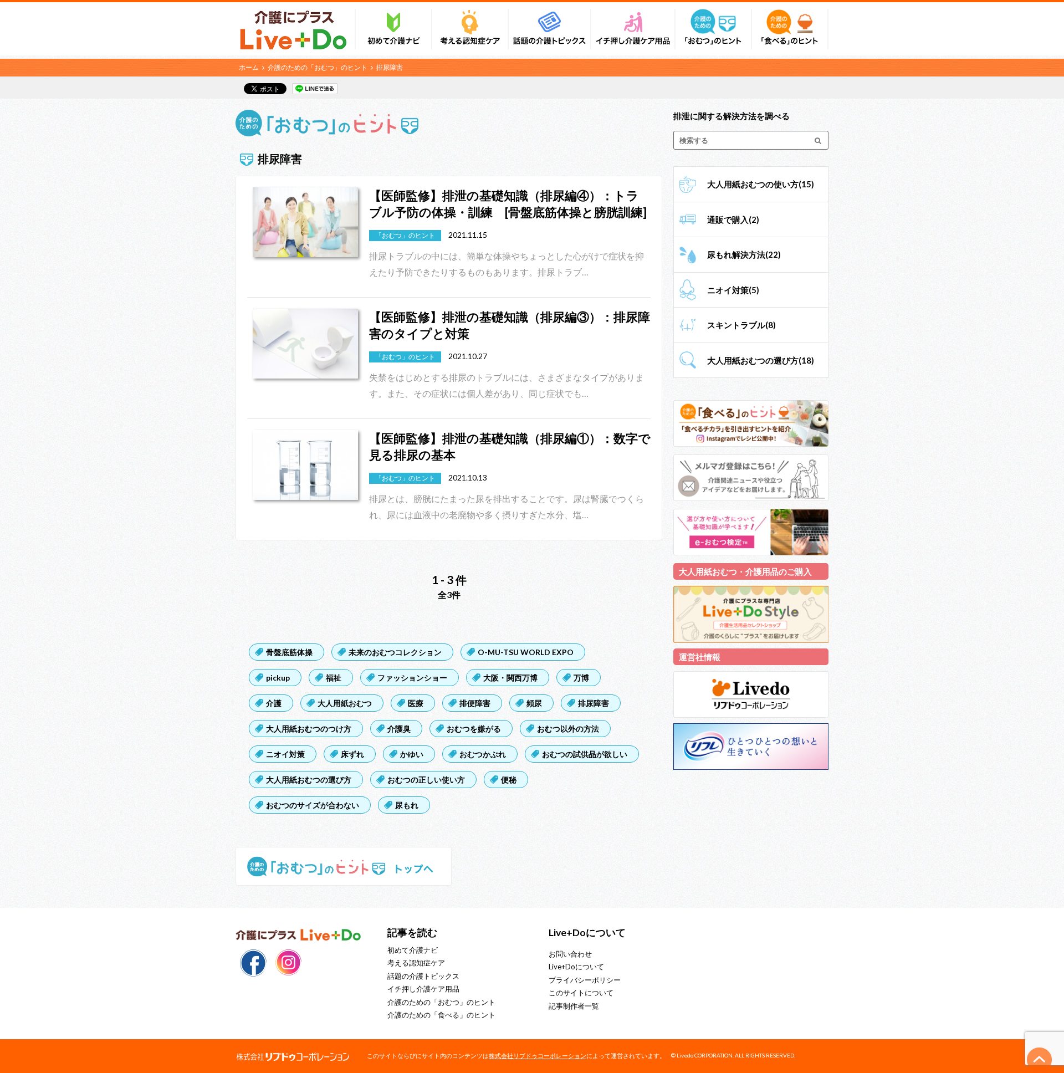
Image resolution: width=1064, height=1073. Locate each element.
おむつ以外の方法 (568, 728)
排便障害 (474, 703)
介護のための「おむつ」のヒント (317, 67)
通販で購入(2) (733, 219)
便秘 (508, 779)
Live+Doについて (576, 966)
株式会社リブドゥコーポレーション (537, 1055)
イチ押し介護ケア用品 (423, 988)
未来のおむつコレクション (395, 652)
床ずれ (352, 754)
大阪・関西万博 (510, 677)
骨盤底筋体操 (289, 652)
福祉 (333, 677)
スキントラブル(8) (741, 325)
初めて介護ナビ (412, 950)
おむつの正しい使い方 (426, 779)
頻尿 (534, 703)
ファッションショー (412, 677)
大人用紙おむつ (345, 703)
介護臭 (399, 728)
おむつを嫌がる (474, 728)
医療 (415, 703)
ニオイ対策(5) (733, 290)
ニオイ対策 (285, 754)
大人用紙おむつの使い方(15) (760, 184)
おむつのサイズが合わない (312, 805)
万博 (581, 677)
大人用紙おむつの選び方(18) (760, 360)
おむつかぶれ (482, 754)
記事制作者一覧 (574, 1006)
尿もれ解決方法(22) (744, 254)
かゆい (411, 754)
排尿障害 (593, 703)
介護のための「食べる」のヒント (441, 1014)
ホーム (249, 67)
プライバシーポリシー (585, 979)
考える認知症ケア (416, 962)
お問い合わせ (570, 953)
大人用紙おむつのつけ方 (308, 728)
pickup (278, 677)
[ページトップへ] (1039, 1059)
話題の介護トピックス (423, 976)
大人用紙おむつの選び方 (308, 779)
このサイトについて (581, 992)
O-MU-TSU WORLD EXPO (526, 652)
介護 (274, 703)
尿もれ (406, 805)
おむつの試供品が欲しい (584, 754)
